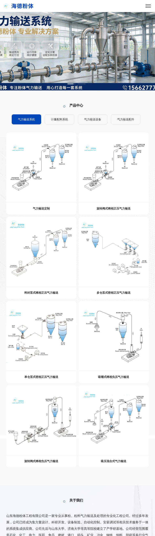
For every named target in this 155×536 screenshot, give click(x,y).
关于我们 (76, 500)
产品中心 (76, 105)
